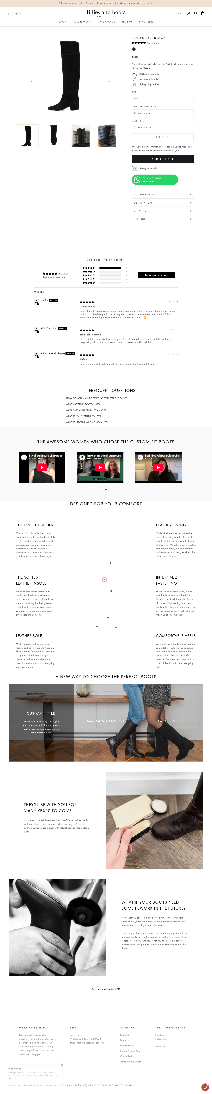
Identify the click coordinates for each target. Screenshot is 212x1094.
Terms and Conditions (131, 1061)
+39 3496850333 (91, 1038)
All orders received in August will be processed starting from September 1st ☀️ (106, 3)
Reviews (127, 22)
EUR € (178, 13)
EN (4, 28)
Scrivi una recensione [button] (156, 275)
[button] (139, 42)
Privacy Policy (127, 1045)
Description (143, 202)
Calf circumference (145, 106)
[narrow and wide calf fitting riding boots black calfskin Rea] (134, 49)
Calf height (140, 121)
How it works (83, 22)
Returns (140, 219)
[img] (87, 302)
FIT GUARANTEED (145, 194)
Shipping (140, 210)
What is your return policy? (83, 416)
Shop (62, 22)
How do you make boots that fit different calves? (97, 398)
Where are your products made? (86, 410)
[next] (109, 82)
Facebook (160, 1035)
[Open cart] (202, 13)
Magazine (146, 22)
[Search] (195, 13)
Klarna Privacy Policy (130, 1051)
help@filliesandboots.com (90, 1042)
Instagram (160, 1038)
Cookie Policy (127, 1056)
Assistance (107, 22)
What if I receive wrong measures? (87, 422)
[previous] (32, 82)
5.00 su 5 (63, 273)
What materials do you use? (83, 404)
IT (1, 28)
